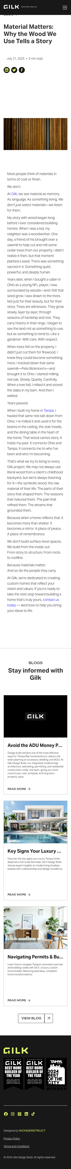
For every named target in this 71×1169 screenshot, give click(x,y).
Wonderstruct (32, 1130)
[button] (65, 7)
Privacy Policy (12, 1138)
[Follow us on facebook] (6, 1114)
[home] (20, 7)
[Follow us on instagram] (12, 1114)
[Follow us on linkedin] (26, 1114)
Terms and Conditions (16, 1146)
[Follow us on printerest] (19, 1114)
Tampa (49, 410)
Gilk (14, 194)
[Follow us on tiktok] (33, 1114)
